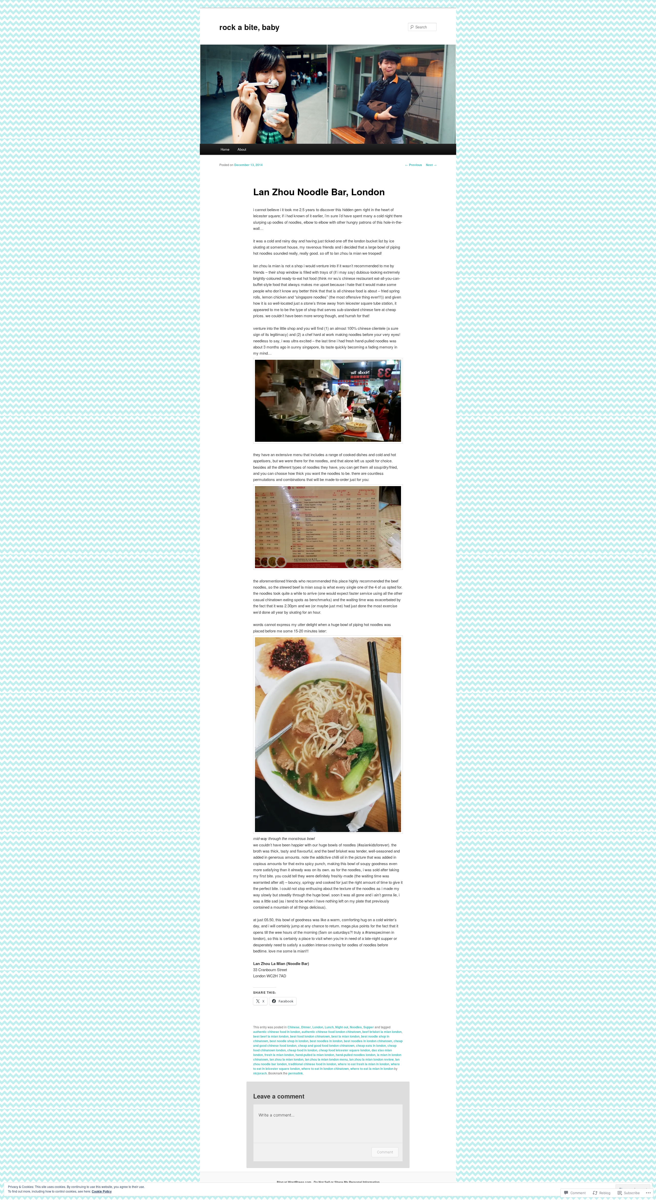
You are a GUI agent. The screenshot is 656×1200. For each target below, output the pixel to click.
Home (225, 149)
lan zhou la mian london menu (326, 1059)
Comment (385, 1152)
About (242, 149)
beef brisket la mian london (382, 1031)
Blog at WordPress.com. (294, 1182)
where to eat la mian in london (371, 1068)
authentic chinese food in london (276, 1031)
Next (431, 164)
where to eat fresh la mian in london (363, 1064)
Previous (413, 164)
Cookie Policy (102, 1191)
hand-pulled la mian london (314, 1054)
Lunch (329, 1027)
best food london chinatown (310, 1036)
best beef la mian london (271, 1036)
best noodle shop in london (289, 1041)
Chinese (294, 1027)
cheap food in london (302, 1050)
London (317, 1027)
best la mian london (345, 1036)
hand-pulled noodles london (355, 1054)
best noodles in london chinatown (368, 1041)
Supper (368, 1027)
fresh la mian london (279, 1054)
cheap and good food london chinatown (326, 1045)
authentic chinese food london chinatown (331, 1031)
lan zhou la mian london (286, 1059)
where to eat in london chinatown (325, 1068)
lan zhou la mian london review (371, 1059)
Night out (341, 1027)
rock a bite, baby (249, 26)
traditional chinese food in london (312, 1064)
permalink (295, 1073)
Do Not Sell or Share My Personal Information (347, 1182)
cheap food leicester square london (344, 1050)
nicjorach (260, 1073)
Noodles (356, 1027)
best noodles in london (326, 1041)
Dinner (306, 1027)
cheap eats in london (371, 1045)
